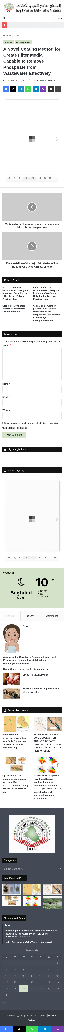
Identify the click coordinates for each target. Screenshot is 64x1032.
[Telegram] (36, 89)
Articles (17, 35)
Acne (25, 626)
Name (6, 384)
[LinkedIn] (21, 89)
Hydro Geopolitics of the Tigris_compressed (26, 669)
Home (8, 35)
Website (6, 410)
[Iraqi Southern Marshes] (52, 902)
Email (6, 397)
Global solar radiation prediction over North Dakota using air (13, 309)
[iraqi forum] (32, 7)
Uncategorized (23, 42)
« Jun (5, 1002)
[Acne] (11, 638)
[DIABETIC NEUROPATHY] (11, 679)
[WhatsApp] (28, 89)
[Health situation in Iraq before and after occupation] (11, 693)
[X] (13, 89)
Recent (30, 615)
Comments (52, 615)
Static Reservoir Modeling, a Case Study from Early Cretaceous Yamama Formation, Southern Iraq (15, 741)
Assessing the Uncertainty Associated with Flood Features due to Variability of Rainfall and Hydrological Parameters (29, 660)
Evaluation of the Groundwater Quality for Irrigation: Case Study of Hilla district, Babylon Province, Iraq (15, 293)
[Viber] (43, 89)
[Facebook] (6, 89)
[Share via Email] (51, 89)
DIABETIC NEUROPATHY (35, 675)
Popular (10, 615)
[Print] (58, 89)
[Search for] (3, 18)
